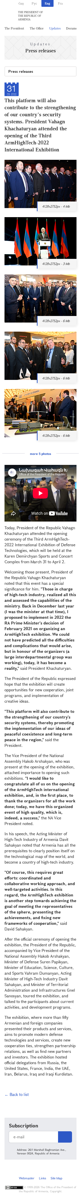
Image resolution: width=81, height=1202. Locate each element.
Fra (60, 3)
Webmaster (26, 1178)
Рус (34, 3)
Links (42, 1178)
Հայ (21, 3)
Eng (47, 3)
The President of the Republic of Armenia (30, 15)
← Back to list (16, 1094)
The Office (37, 28)
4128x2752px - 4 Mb (56, 206)
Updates (55, 28)
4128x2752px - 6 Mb (56, 321)
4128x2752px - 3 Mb (56, 264)
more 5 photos (40, 454)
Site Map (56, 1178)
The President (14, 28)
